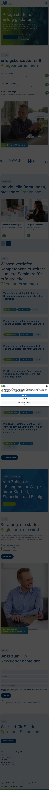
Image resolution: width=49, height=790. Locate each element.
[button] (47, 386)
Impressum (29, 404)
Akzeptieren (24, 395)
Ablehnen (24, 398)
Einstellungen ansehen (24, 402)
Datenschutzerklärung (23, 404)
